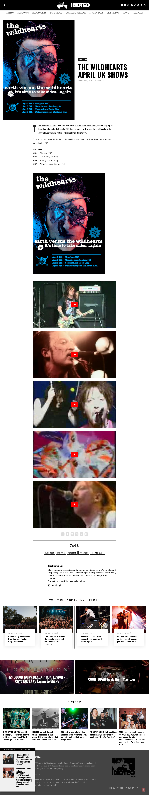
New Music (23, 13)
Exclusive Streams (76, 13)
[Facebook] (122, 5)
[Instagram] (128, 5)
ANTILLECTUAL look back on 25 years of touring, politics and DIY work (128, 639)
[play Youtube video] (74, 304)
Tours (125, 13)
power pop (72, 553)
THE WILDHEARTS (47, 125)
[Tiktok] (135, 5)
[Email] (144, 5)
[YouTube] (131, 5)
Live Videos (113, 13)
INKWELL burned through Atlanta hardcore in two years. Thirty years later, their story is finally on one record (45, 735)
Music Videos (96, 13)
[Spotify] (138, 5)
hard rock (49, 553)
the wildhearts (97, 553)
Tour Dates (82, 59)
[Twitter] (125, 5)
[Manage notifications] (143, 790)
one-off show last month (85, 125)
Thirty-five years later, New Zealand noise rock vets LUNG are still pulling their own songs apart (74, 735)
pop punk (61, 553)
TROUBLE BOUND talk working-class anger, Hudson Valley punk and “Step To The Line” (24, 759)
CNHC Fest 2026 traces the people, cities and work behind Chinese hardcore (54, 640)
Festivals (138, 13)
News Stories (39, 13)
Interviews (56, 13)
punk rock (84, 553)
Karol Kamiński (55, 566)
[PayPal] (141, 5)
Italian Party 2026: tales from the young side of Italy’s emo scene (19, 639)
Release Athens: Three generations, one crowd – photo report (92, 639)
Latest (10, 13)
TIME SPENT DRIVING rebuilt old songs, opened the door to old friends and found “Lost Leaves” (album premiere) (16, 735)
